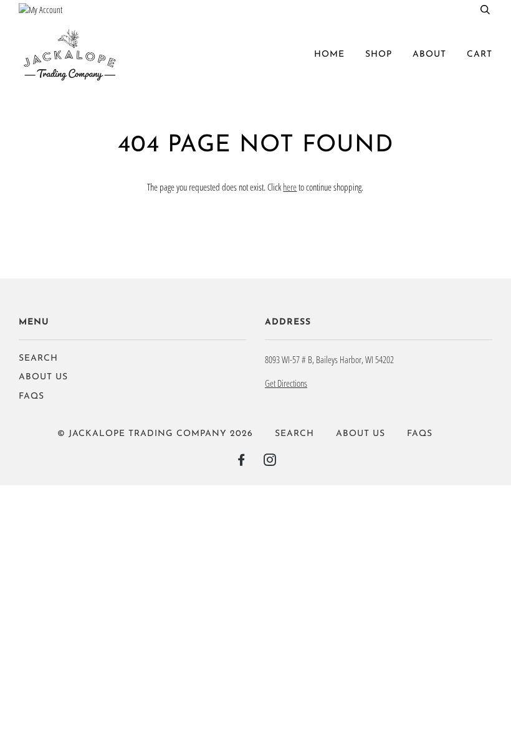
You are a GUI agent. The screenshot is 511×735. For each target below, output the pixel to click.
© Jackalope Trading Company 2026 (155, 434)
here (290, 187)
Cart (479, 54)
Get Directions (286, 383)
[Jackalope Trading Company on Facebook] (241, 462)
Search (38, 358)
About (429, 54)
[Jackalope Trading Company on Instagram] (270, 462)
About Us (43, 377)
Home (329, 54)
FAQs (31, 396)
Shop (378, 54)
